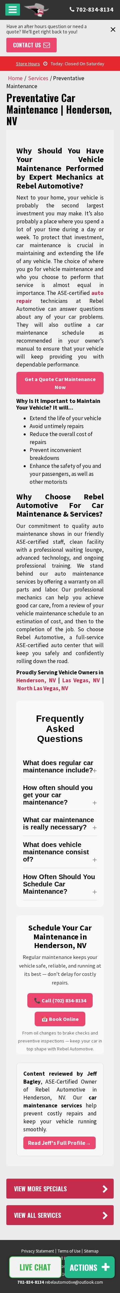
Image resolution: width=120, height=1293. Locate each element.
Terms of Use (69, 1251)
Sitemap (91, 1251)
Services (38, 78)
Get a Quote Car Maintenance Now (60, 383)
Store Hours (28, 64)
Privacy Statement (37, 1251)
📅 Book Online (60, 1019)
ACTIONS (84, 1267)
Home (15, 78)
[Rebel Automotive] (36, 10)
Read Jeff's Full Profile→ (59, 1143)
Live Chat (35, 1267)
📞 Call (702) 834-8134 (60, 1000)
